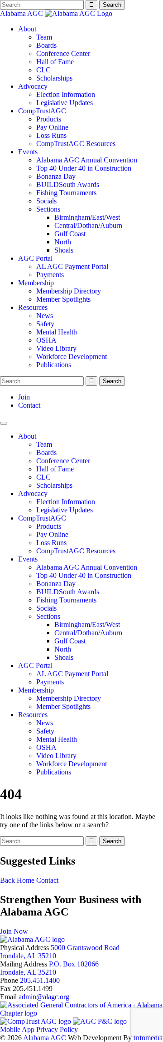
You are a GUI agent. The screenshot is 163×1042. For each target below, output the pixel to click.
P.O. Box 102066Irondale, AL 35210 (49, 968)
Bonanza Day (56, 176)
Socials (46, 201)
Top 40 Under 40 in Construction (83, 168)
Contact (29, 405)
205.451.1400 (40, 980)
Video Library (56, 348)
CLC (43, 70)
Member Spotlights (63, 299)
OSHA (46, 340)
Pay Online (52, 127)
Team (44, 37)
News (44, 315)
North (62, 242)
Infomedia (148, 1038)
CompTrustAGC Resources (75, 143)
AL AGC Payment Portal (72, 266)
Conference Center (63, 53)
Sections (48, 209)
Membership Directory (68, 291)
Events (28, 152)
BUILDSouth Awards (67, 184)
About (27, 29)
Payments (50, 274)
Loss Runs (51, 135)
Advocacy (33, 86)
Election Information (65, 94)
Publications (53, 365)
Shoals (63, 250)
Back (7, 880)
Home (25, 880)
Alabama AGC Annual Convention (86, 160)
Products (48, 119)
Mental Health (56, 332)
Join (24, 397)
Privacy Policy (57, 1029)
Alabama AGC (22, 13)
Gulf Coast (70, 234)
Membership (36, 283)
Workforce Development (71, 356)
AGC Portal (35, 258)
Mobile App (17, 1029)
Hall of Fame (55, 62)
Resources (33, 307)
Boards (46, 45)
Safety (45, 324)
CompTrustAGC (42, 111)
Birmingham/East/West (87, 217)
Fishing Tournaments (66, 193)
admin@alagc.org (44, 997)
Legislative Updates (64, 102)
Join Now (14, 931)
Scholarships (54, 78)
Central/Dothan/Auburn (88, 225)
